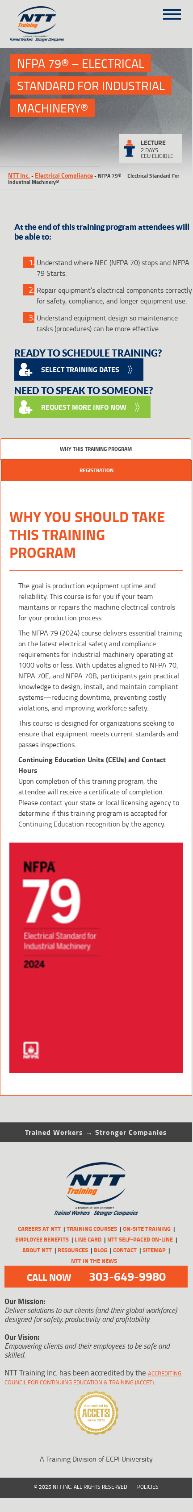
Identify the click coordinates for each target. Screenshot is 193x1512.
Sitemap (154, 1250)
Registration (96, 470)
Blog (100, 1250)
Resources (73, 1250)
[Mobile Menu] (172, 11)
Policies (148, 1487)
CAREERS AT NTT (39, 1228)
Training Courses (92, 1228)
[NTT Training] (49, 24)
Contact (125, 1250)
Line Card (88, 1239)
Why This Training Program (96, 448)
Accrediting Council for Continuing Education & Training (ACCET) (92, 1378)
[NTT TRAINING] (96, 1189)
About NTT (37, 1250)
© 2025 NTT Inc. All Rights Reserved (80, 1487)
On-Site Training (147, 1228)
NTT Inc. (19, 175)
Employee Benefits (42, 1239)
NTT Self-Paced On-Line (140, 1239)
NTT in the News (94, 1260)
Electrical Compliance (64, 175)
